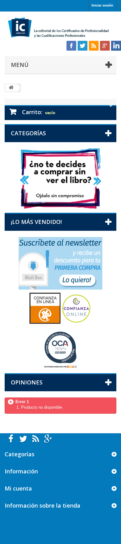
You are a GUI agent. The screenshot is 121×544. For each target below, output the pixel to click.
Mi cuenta (18, 488)
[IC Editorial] (60, 28)
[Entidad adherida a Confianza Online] (60, 308)
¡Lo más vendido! (36, 222)
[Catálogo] (60, 178)
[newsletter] (60, 263)
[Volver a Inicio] (11, 88)
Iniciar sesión (102, 5)
